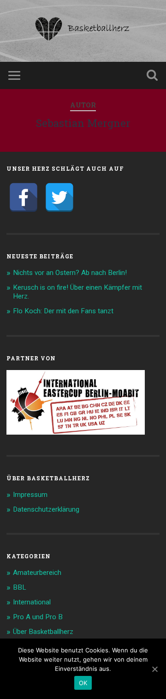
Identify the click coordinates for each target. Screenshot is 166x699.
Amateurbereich (37, 572)
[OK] (154, 669)
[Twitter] (59, 197)
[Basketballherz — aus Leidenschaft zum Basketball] (83, 31)
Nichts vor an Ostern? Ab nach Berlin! (70, 273)
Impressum (30, 494)
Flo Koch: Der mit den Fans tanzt (63, 311)
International (32, 602)
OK (83, 683)
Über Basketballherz (43, 631)
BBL (19, 587)
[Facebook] (23, 197)
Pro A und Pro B (38, 617)
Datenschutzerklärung (46, 509)
